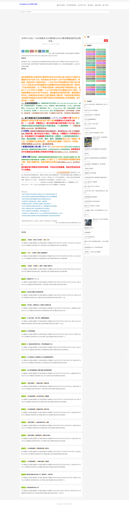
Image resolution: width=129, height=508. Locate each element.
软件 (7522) (100, 67)
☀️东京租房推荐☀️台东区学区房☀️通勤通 (38, 396)
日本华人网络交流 (26, 206)
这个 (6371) (89, 78)
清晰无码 (86, 153)
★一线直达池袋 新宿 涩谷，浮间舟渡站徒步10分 (39, 344)
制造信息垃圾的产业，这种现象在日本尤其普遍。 (45, 206)
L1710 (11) (89, 94)
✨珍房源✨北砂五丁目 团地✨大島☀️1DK (38, 239)
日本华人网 (24, 11)
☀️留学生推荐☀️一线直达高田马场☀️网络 (38, 422)
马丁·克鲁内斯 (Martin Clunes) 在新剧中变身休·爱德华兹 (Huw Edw (45, 213)
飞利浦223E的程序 (88, 168)
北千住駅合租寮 (31, 331)
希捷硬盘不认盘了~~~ (89, 228)
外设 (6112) (100, 81)
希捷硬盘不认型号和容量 (90, 173)
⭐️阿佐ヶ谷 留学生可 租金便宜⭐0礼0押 (93, 132)
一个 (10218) (89, 63)
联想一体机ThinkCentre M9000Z (92, 186)
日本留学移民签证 (72, 5)
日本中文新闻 (61, 5)
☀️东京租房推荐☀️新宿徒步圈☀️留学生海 (38, 409)
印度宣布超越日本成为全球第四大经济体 (40, 199)
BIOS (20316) (100, 49)
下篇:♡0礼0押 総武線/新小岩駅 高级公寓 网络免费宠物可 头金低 (68, 222)
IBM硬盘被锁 (87, 232)
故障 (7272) (89, 72)
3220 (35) (99, 92)
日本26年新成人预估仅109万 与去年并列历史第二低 (43, 194)
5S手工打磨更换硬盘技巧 (90, 119)
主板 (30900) (89, 49)
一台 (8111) (99, 65)
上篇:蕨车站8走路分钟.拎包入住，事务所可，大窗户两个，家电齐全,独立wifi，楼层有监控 (39, 221)
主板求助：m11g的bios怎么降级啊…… (93, 251)
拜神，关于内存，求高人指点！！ (92, 123)
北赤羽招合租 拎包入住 (33, 487)
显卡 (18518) (89, 54)
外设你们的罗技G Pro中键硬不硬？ (92, 114)
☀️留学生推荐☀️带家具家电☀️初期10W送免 (38, 435)
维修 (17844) (100, 54)
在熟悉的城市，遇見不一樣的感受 (38, 201)
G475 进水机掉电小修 (89, 236)
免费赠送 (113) (90, 92)
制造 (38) (88, 87)
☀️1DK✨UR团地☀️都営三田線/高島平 (37, 252)
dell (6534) (89, 76)
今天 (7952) (89, 67)
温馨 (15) (99, 85)
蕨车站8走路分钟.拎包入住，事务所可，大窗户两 (40, 474)
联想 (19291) (100, 52)
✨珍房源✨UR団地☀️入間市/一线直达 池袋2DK (40, 266)
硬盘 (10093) (100, 63)
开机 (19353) (89, 52)
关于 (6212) (100, 78)
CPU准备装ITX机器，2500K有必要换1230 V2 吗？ (96, 210)
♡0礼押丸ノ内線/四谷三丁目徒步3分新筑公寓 (39, 305)
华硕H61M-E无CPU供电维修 (91, 110)
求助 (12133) (89, 60)
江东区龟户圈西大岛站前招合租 (35, 292)
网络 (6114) (89, 81)
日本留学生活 (25, 201)
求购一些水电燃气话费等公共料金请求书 (40, 203)
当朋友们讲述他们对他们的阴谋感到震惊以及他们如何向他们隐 (43, 215)
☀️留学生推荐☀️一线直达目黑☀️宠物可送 (38, 383)
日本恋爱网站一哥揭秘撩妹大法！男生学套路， (95, 164)
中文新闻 (24, 213)
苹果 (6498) (100, 76)
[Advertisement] (64, 24)
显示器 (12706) (101, 58)
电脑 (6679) (100, 72)
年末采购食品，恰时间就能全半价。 (41, 211)
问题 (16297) (89, 56)
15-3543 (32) (100, 87)
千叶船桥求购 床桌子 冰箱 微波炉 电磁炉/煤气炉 (95, 177)
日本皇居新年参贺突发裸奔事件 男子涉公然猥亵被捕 (43, 196)
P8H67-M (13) (100, 94)
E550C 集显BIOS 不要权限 (90, 181)
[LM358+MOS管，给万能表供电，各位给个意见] (88, 142)
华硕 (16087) (100, 56)
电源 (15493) (89, 58)
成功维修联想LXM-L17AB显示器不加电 (93, 247)
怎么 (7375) (100, 69)
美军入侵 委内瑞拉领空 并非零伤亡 (41, 208)
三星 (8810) (89, 65)
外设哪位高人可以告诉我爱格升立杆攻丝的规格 (95, 149)
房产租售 (98, 5)
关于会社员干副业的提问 (90, 128)
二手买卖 (106, 5)
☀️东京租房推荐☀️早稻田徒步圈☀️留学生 (38, 448)
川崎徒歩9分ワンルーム (33, 279)
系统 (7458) (89, 69)
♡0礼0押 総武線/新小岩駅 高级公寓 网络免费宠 (39, 370)
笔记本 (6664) (90, 74)
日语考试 (91, 5)
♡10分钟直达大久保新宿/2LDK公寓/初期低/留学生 (40, 357)
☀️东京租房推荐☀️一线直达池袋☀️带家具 (38, 461)
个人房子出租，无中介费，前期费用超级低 (38, 318)
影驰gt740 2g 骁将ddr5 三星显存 (92, 205)
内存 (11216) (100, 60)
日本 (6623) (100, 74)
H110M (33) (89, 85)
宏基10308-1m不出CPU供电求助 (100, 219)
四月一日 (86, 214)
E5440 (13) (99, 89)
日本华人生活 (82, 5)
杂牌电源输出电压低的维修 (90, 196)
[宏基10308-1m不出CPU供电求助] (88, 222)
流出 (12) (88, 89)
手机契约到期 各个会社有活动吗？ (92, 201)
